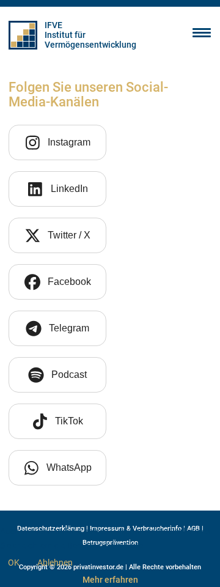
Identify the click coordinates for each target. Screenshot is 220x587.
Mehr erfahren (110, 580)
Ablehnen (55, 562)
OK (14, 562)
